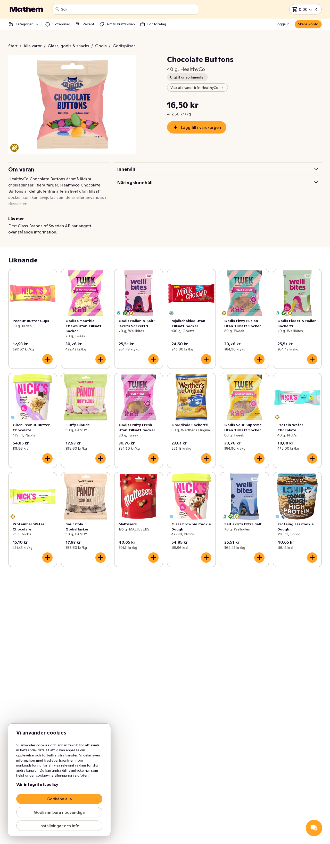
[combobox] (128, 9)
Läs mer (16, 218)
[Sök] (57, 9)
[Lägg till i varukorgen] (47, 359)
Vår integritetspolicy (37, 784)
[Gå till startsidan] (26, 9)
